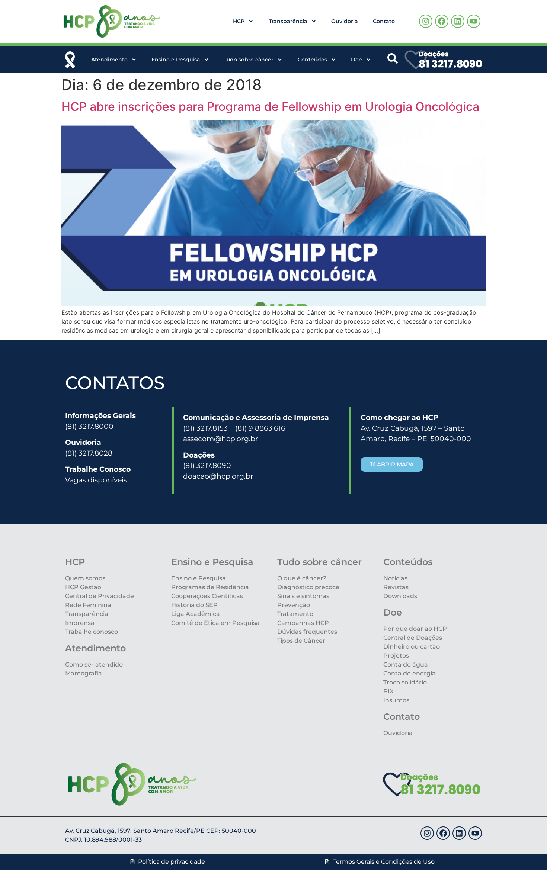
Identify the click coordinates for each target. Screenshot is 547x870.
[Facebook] (441, 21)
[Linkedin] (457, 21)
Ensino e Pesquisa (175, 59)
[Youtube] (473, 21)
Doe (356, 59)
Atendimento (109, 59)
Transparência (288, 21)
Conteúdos (312, 59)
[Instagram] (425, 21)
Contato (384, 21)
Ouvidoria (344, 21)
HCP (238, 21)
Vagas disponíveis (96, 479)
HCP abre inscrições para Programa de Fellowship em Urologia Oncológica (270, 106)
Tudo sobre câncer (249, 59)
